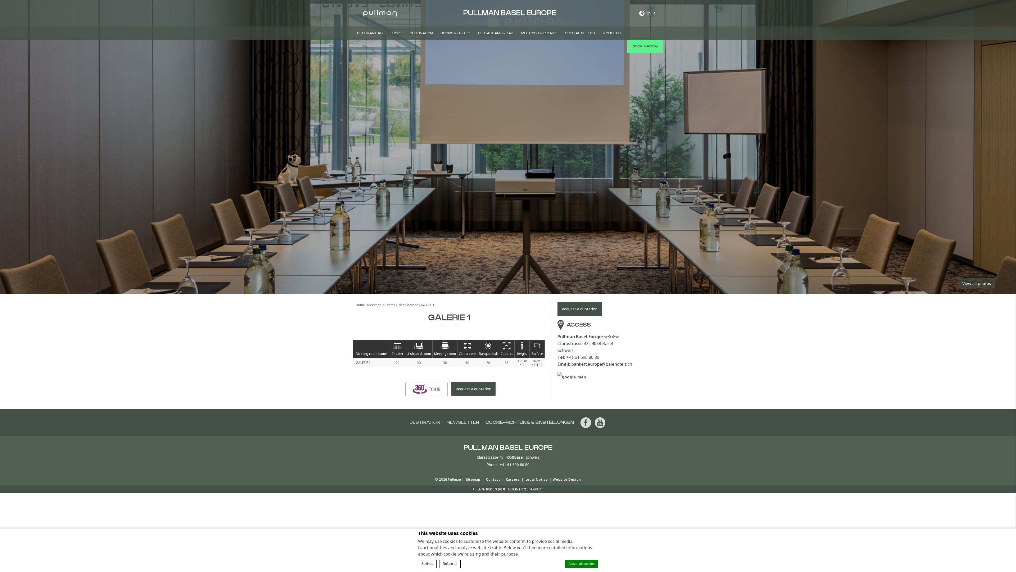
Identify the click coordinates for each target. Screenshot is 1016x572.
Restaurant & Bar (495, 33)
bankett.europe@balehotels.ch (601, 364)
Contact (493, 479)
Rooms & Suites (455, 33)
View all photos (976, 283)
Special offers (580, 33)
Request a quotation (473, 388)
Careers (513, 479)
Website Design (567, 479)
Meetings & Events (539, 33)
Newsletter (463, 422)
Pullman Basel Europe (379, 33)
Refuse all (450, 564)
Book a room (645, 46)
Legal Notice (536, 479)
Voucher (612, 33)
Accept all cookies (582, 564)
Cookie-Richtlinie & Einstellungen (530, 422)
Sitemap (473, 479)
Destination (421, 33)
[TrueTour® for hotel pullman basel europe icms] (426, 389)
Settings (427, 564)
